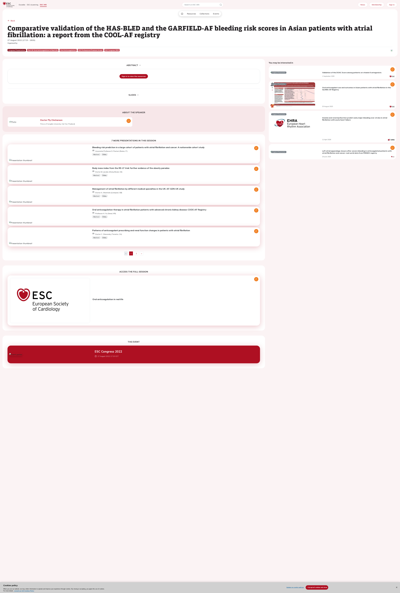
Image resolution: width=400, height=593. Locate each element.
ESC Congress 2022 (108, 351)
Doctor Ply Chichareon (51, 120)
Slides (104, 154)
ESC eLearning (32, 5)
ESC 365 (43, 5)
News (362, 5)
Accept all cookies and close (317, 587)
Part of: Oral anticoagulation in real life (43, 50)
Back (13, 20)
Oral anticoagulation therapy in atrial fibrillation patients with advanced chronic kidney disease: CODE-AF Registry (149, 209)
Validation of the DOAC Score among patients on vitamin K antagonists (351, 72)
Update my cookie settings (295, 587)
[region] (200, 587)
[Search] (220, 5)
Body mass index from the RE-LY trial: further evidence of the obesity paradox (130, 168)
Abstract (96, 154)
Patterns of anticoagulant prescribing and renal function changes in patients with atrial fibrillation (141, 230)
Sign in (391, 5)
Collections (204, 14)
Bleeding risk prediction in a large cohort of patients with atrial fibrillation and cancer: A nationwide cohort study (148, 147)
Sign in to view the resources (134, 76)
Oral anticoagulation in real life (107, 299)
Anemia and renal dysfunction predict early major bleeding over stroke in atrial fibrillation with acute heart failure (354, 119)
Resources (191, 14)
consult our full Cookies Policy (24, 591)
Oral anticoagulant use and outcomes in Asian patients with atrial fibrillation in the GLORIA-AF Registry (356, 89)
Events (216, 14)
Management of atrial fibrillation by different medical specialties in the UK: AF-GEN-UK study (138, 188)
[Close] (396, 587)
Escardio (22, 5)
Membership (377, 5)
